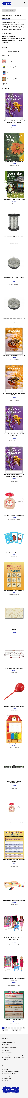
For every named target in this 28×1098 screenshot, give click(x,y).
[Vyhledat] (25, 3)
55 (16, 1030)
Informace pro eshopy (9, 1076)
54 (13, 1030)
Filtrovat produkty (9, 10)
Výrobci (6, 1080)
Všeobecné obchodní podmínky (12, 1071)
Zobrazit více (4, 84)
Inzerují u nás (7, 1078)
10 (6, 1030)
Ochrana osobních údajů (10, 1073)
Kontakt (6, 1069)
